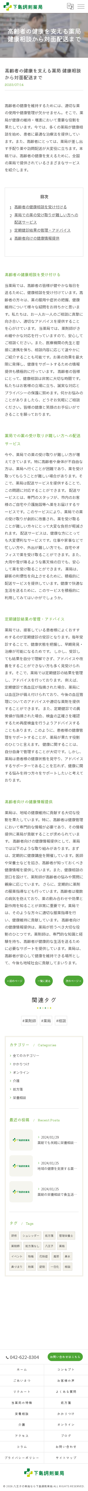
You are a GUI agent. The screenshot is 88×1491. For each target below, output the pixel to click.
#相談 (61, 1020)
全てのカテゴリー (26, 1055)
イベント (17, 1256)
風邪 (56, 1256)
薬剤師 (15, 1246)
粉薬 (31, 1267)
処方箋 (18, 1089)
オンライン (21, 1072)
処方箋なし (32, 1246)
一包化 (55, 1267)
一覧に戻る (44, 981)
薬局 (62, 1246)
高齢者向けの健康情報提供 (36, 238)
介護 (16, 1080)
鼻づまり (17, 1267)
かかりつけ (21, 1064)
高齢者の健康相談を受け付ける (40, 207)
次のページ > (73, 981)
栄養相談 (19, 1097)
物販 (31, 1256)
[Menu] (80, 6)
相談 (67, 1267)
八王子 (49, 1246)
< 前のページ (14, 981)
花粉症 (43, 1256)
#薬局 (46, 1020)
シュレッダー (31, 1235)
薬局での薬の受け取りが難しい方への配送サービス (46, 218)
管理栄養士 (66, 1235)
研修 (14, 1235)
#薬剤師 (29, 1020)
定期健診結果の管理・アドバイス (42, 230)
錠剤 (42, 1267)
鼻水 (67, 1256)
